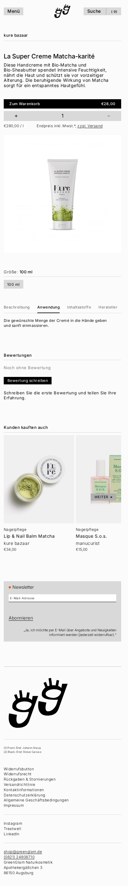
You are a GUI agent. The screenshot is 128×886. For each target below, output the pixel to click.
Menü (13, 11)
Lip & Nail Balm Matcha (29, 536)
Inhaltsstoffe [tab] (79, 307)
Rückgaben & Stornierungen (30, 779)
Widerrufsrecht (18, 774)
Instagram (13, 823)
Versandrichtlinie (19, 784)
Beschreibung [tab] (17, 307)
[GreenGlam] (62, 11)
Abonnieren (21, 617)
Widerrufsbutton (19, 769)
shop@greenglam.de (23, 851)
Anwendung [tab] (48, 307)
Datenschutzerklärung (24, 795)
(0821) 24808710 (19, 857)
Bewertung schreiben (27, 380)
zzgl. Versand (90, 125)
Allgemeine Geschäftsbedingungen (36, 800)
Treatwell (12, 828)
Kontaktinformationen (24, 789)
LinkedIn (12, 834)
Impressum (14, 805)
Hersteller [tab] (107, 307)
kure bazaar (16, 35)
